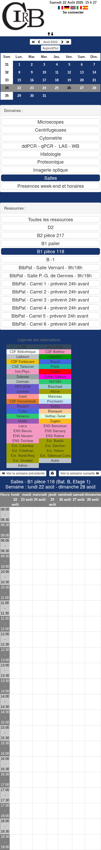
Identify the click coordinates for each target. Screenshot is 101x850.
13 (82, 72)
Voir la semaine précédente (25, 473)
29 (19, 96)
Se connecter (73, 12)
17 (44, 80)
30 (32, 96)
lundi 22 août (15, 499)
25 (57, 88)
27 (82, 88)
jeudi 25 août (52, 499)
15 (19, 80)
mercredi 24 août (40, 497)
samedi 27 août (78, 497)
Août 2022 (50, 41)
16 (32, 80)
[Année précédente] (33, 42)
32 (7, 72)
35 (7, 96)
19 (69, 80)
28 (94, 88)
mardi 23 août (26, 497)
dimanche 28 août (93, 497)
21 (94, 80)
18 (57, 80)
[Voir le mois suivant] (62, 42)
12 (69, 72)
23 (32, 88)
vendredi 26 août (65, 497)
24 (44, 88)
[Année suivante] (68, 42)
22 (19, 88)
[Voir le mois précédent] (39, 42)
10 (44, 72)
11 (57, 72)
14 (94, 72)
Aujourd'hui (50, 48)
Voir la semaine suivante (78, 473)
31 (7, 64)
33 (7, 80)
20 (82, 80)
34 (7, 88)
